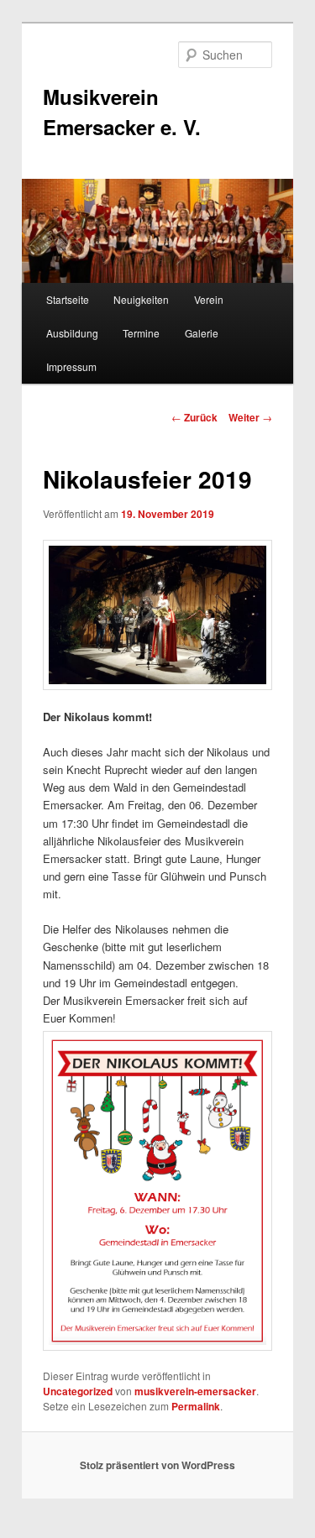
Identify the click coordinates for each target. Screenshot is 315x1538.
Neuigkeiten (141, 299)
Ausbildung (72, 333)
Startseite (67, 299)
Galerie (201, 333)
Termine (141, 333)
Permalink (195, 1406)
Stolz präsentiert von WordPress (157, 1465)
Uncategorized (78, 1391)
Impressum (71, 366)
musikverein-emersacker (195, 1391)
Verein (208, 299)
